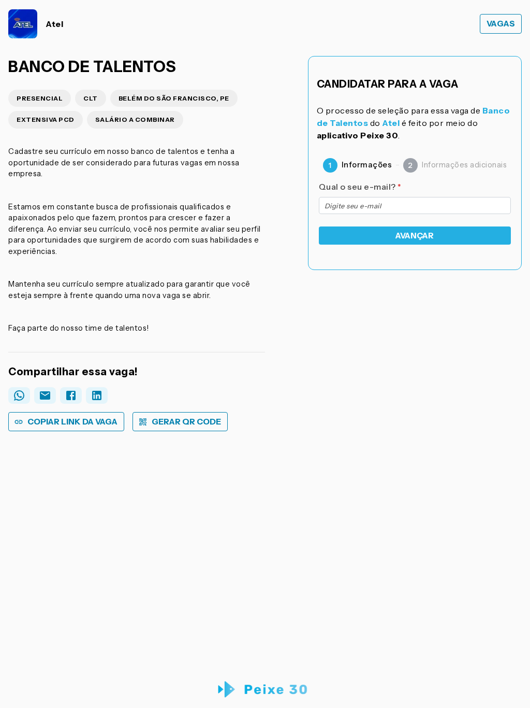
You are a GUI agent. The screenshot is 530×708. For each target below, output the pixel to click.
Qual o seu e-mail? (360, 186)
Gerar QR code (186, 422)
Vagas (501, 24)
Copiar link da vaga (72, 422)
